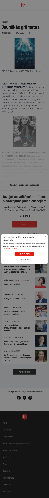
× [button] (45, 236)
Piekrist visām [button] (24, 254)
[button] (24, 259)
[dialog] (24, 249)
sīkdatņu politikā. (11, 249)
